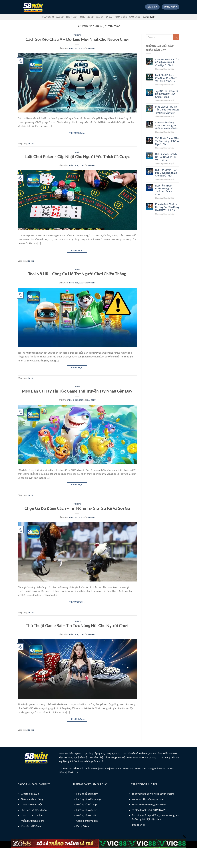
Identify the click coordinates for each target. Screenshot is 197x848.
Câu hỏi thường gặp (87, 820)
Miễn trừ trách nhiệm (32, 820)
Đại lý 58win (83, 826)
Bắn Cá (99, 17)
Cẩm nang (135, 17)
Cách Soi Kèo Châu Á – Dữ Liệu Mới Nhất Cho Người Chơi (77, 39)
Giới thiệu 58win (30, 793)
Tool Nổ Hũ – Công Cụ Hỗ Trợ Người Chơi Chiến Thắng (77, 273)
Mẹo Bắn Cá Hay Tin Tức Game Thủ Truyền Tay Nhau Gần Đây (77, 391)
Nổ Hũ (82, 17)
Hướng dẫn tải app (86, 804)
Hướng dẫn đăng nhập (88, 799)
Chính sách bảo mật (31, 804)
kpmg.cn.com (157, 757)
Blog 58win (149, 17)
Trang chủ (48, 17)
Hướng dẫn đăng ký (87, 793)
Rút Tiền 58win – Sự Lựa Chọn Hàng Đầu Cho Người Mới (166, 172)
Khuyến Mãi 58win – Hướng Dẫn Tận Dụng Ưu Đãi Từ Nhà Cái (167, 207)
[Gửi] (176, 37)
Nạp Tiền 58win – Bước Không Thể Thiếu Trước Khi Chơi (164, 190)
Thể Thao (71, 17)
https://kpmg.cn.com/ (153, 799)
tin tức (77, 35)
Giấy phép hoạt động (32, 799)
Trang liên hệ (138, 824)
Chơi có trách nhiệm (31, 815)
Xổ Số (90, 17)
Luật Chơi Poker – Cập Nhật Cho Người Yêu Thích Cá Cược (77, 156)
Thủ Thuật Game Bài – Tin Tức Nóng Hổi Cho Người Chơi (77, 625)
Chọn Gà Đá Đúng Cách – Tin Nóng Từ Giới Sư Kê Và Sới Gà (77, 508)
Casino (60, 17)
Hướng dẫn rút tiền (86, 815)
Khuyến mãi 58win (31, 826)
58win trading (167, 793)
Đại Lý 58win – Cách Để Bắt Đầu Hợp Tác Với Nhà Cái (166, 156)
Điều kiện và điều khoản (34, 809)
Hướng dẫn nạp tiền (87, 809)
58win (62, 753)
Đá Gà (109, 17)
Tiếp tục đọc (77, 133)
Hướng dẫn (120, 17)
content (91, 48)
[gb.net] (33, 7)
